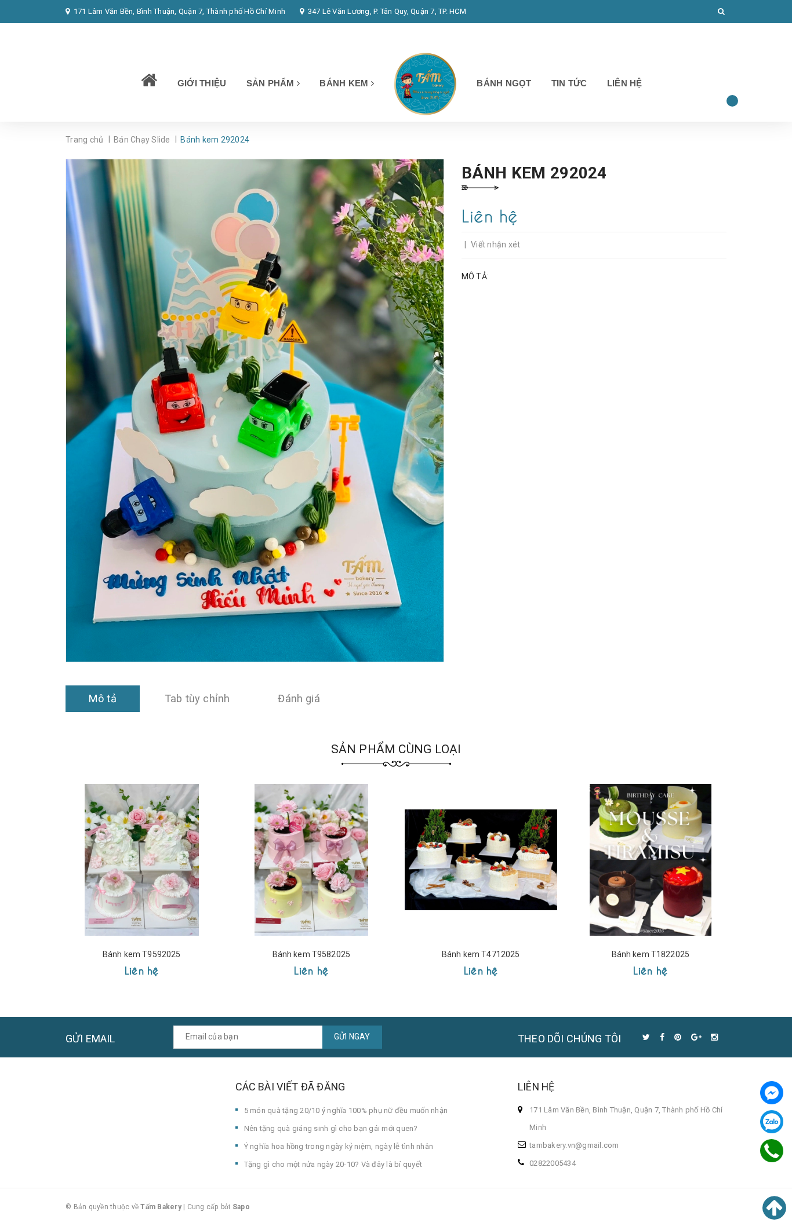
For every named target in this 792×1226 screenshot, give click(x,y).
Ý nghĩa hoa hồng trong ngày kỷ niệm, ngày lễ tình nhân (339, 1146)
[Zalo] (771, 1121)
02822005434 (96, 34)
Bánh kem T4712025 (480, 954)
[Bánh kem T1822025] (651, 860)
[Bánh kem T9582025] (311, 860)
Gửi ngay (352, 1036)
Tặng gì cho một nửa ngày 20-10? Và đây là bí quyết (333, 1164)
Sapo (241, 1207)
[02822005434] (772, 1150)
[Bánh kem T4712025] (481, 860)
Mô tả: (475, 276)
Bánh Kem (344, 83)
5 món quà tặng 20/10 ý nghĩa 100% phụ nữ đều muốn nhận (346, 1110)
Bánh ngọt (504, 83)
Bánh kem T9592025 (141, 954)
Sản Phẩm (271, 83)
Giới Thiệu (202, 83)
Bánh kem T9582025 (311, 954)
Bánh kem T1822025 (650, 954)
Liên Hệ (624, 83)
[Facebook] (771, 1092)
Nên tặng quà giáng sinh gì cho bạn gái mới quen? (331, 1128)
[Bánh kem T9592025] (142, 860)
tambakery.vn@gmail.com (574, 1145)
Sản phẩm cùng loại (396, 749)
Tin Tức (569, 83)
